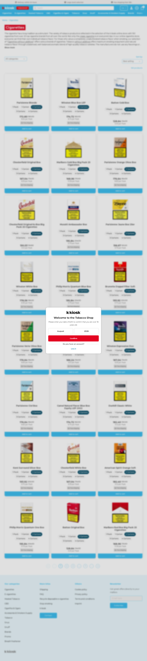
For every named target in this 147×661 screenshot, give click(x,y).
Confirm (73, 338)
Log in (73, 349)
